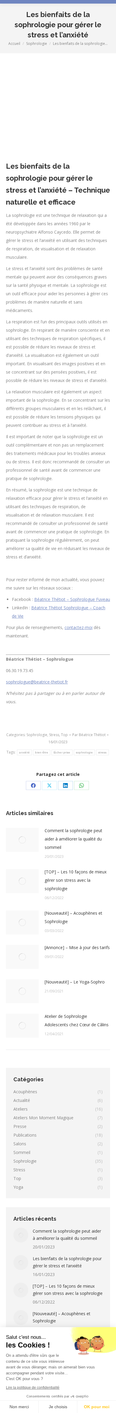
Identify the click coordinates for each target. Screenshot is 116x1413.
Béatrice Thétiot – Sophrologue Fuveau (72, 599)
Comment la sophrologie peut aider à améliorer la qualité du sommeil (73, 839)
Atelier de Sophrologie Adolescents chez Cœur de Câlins (77, 1020)
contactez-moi (79, 627)
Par (89, 734)
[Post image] (22, 840)
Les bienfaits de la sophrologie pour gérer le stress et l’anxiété (67, 1262)
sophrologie (84, 752)
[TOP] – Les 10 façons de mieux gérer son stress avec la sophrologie (75, 880)
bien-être (41, 752)
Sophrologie (36, 734)
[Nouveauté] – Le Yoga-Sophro (75, 982)
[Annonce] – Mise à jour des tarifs (77, 947)
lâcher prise (62, 752)
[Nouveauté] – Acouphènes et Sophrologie (73, 917)
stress (102, 752)
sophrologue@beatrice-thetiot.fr (37, 682)
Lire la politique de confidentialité (32, 1387)
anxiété (24, 752)
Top (64, 734)
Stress (54, 734)
